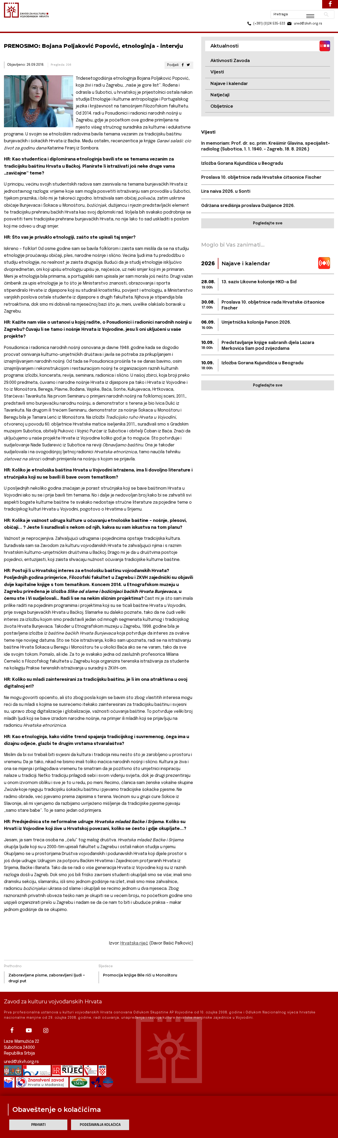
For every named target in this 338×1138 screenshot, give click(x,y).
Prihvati (38, 1125)
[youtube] (29, 1030)
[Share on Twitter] (188, 65)
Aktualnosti (38, 28)
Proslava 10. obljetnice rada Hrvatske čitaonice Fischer (261, 177)
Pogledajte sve (267, 223)
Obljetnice (221, 106)
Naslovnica (13, 28)
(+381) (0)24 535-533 (249, 15)
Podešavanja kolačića (100, 1125)
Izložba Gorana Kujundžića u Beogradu (242, 163)
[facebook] (12, 1030)
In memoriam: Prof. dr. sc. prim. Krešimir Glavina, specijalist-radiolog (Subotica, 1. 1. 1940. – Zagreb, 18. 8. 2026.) (265, 146)
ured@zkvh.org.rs (21, 1062)
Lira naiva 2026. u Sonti (225, 191)
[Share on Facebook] (182, 65)
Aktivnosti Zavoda (230, 60)
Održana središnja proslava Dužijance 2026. (248, 206)
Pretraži (306, 6)
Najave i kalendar (229, 83)
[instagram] (46, 1030)
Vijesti (217, 71)
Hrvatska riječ (134, 943)
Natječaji (219, 94)
